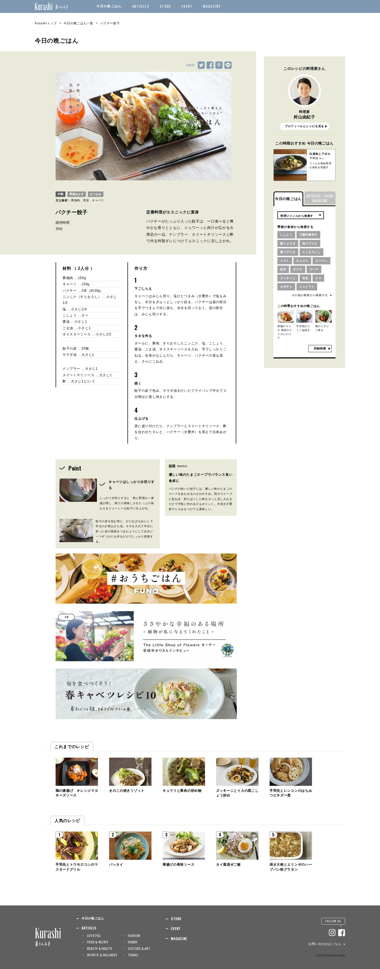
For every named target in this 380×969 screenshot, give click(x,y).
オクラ (297, 269)
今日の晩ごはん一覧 (78, 23)
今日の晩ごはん (109, 6)
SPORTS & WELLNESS (102, 955)
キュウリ (302, 260)
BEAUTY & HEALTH (99, 948)
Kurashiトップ (46, 23)
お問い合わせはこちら (324, 944)
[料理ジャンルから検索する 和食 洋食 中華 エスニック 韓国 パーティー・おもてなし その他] (300, 215)
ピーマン (321, 260)
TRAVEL (133, 955)
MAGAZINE (212, 6)
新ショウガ (287, 243)
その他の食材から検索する (310, 295)
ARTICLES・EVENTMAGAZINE (320, 198)
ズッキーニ (287, 278)
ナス (318, 278)
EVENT (187, 6)
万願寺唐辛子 (308, 234)
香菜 (86, 200)
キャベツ (98, 200)
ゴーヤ (313, 269)
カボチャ (286, 286)
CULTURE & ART (139, 948)
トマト (284, 260)
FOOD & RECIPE (97, 942)
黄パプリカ (287, 251)
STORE (165, 6)
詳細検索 (320, 348)
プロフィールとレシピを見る (304, 126)
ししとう (286, 234)
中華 (60, 194)
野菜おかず (77, 194)
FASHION (134, 935)
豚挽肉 (75, 200)
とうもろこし (311, 251)
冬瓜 (305, 278)
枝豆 (283, 269)
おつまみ (95, 194)
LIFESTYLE (94, 935)
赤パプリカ (310, 243)
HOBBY (133, 942)
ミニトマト (307, 286)
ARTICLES (140, 6)
